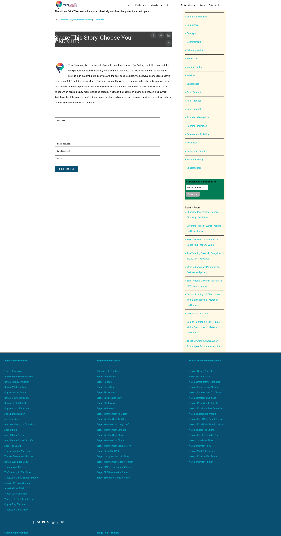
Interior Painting (195, 67)
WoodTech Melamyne (15, 493)
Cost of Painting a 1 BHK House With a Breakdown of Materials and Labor (203, 327)
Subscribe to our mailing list (201, 181)
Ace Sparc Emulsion (14, 413)
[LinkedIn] (58, 522)
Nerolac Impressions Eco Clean (205, 392)
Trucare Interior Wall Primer (18, 451)
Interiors (191, 75)
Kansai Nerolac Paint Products (205, 360)
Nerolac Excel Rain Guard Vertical (206, 419)
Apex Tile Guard (12, 445)
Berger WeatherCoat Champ (111, 440)
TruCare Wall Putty (14, 467)
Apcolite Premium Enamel (17, 483)
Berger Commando (106, 376)
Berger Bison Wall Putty (109, 451)
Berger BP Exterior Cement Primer (114, 467)
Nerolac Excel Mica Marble (202, 413)
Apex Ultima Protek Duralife (18, 440)
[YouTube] (43, 522)
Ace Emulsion (11, 419)
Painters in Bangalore (198, 117)
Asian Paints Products (16, 360)
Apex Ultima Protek (14, 435)
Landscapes (193, 83)
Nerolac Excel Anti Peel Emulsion (206, 408)
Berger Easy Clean (106, 387)
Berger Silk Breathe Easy (109, 397)
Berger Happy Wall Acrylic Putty (113, 456)
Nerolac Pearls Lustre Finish (203, 403)
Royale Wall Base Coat (16, 461)
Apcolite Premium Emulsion (18, 376)
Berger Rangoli (104, 382)
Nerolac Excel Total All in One (204, 435)
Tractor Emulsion (13, 371)
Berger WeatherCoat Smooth (111, 429)
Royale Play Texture (14, 504)
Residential (192, 142)
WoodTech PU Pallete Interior (19, 499)
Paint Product (194, 92)
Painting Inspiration (197, 126)
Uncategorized (194, 167)
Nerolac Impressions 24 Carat (204, 387)
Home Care (192, 58)
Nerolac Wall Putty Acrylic (202, 451)
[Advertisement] (140, 32)
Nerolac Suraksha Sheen (201, 440)
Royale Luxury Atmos (15, 392)
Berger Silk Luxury (106, 403)
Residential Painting (197, 151)
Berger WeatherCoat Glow (110, 435)
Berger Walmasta (105, 408)
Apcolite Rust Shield (14, 488)
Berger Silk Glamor (106, 392)
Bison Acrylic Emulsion (108, 371)
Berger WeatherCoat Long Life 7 (113, 424)
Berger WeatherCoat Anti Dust (112, 419)
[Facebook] (33, 522)
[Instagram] (53, 522)
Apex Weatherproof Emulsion (19, 424)
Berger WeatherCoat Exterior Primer (115, 461)
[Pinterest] (48, 522)
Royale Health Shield (15, 403)
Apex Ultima (10, 429)
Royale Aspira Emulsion (16, 408)
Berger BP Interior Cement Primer (113, 477)
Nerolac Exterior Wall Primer (203, 456)
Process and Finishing (198, 134)
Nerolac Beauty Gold (199, 376)
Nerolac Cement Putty (200, 445)
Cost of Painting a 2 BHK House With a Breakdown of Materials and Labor (203, 300)
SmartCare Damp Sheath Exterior (21, 477)
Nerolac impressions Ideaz (202, 397)
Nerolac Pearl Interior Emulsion (205, 382)
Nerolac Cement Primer (201, 461)
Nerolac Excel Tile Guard (201, 429)
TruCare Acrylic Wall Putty (17, 472)
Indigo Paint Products (108, 532)
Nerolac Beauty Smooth (201, 371)
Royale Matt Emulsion (15, 387)
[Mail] (62, 522)
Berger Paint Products (108, 360)
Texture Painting (195, 159)
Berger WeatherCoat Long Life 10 (114, 445)
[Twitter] (38, 522)
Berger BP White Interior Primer (112, 472)
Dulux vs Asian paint (197, 313)
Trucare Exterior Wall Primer (18, 456)
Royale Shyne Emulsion (16, 397)
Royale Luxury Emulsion (16, 382)
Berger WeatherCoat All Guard (112, 413)
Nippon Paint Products (16, 532)
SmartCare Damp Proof (16, 509)
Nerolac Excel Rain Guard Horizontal (207, 424)
